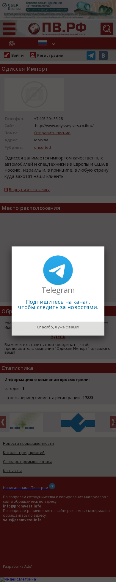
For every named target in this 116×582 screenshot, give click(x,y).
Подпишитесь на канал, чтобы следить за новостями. (58, 304)
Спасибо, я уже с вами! (58, 327)
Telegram (58, 289)
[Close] (104, 246)
